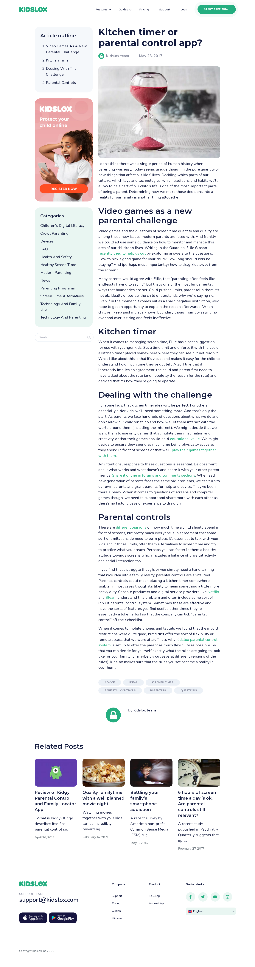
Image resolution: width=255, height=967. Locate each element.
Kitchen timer (58, 60)
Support (117, 896)
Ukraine (117, 918)
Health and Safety (56, 256)
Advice (110, 682)
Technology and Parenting (63, 317)
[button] (211, 911)
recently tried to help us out (122, 253)
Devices (47, 241)
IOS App (154, 896)
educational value (185, 438)
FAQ (44, 249)
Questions (189, 690)
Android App (157, 903)
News (45, 280)
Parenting (158, 690)
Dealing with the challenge (61, 71)
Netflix (213, 591)
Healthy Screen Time (58, 264)
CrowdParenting (54, 233)
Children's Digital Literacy (62, 225)
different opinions (131, 527)
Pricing (116, 903)
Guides (116, 911)
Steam (111, 597)
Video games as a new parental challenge (66, 49)
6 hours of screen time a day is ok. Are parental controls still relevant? (197, 804)
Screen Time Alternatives (62, 296)
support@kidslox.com (49, 900)
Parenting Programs (57, 288)
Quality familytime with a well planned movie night (104, 798)
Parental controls (61, 82)
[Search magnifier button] (89, 337)
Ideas (133, 682)
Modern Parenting (55, 272)
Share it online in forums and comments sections (153, 475)
